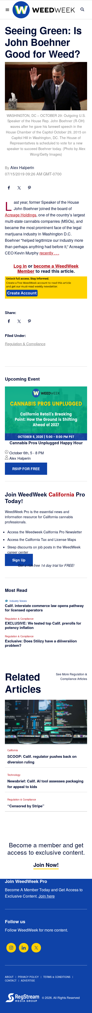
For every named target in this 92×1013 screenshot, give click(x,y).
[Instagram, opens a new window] (11, 947)
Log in (20, 266)
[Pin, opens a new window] (29, 188)
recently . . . (49, 253)
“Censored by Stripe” (25, 806)
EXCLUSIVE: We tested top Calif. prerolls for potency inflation (43, 625)
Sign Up (19, 559)
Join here (47, 896)
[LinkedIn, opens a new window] (23, 947)
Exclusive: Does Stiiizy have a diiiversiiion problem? (41, 643)
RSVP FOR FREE (26, 468)
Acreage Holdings (20, 215)
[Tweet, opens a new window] (19, 188)
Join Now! (46, 865)
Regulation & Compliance (25, 343)
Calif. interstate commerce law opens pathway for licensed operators (44, 608)
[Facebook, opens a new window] (9, 188)
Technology (13, 775)
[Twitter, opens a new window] (36, 947)
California (12, 750)
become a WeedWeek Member (48, 268)
